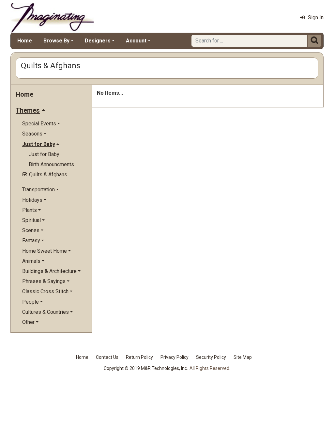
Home (24, 41)
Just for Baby (44, 154)
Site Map (243, 357)
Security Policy (211, 357)
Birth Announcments (51, 164)
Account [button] (136, 41)
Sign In (316, 17)
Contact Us (107, 357)
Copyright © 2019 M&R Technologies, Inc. (146, 368)
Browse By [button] (56, 41)
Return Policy (139, 357)
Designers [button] (98, 41)
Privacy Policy (174, 357)
